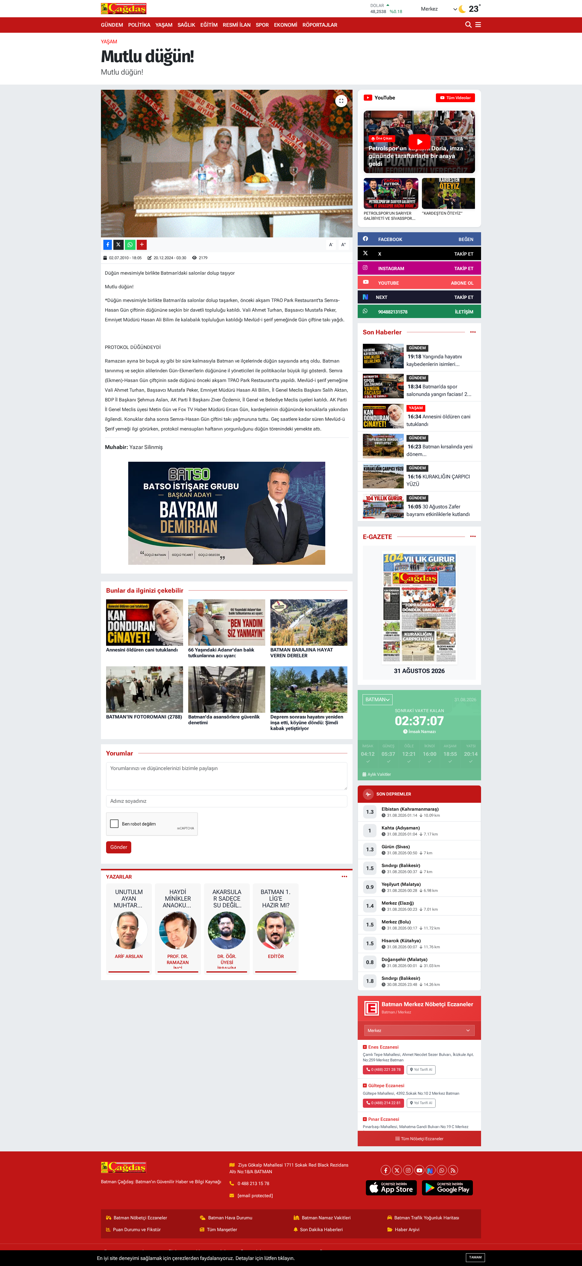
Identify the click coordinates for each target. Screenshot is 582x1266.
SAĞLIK (186, 25)
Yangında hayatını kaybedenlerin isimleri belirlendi (434, 360)
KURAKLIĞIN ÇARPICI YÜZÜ (438, 480)
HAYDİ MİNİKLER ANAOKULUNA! (178, 899)
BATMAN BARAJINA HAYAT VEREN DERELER (301, 652)
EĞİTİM (209, 25)
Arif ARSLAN (129, 956)
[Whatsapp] (442, 1170)
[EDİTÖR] (276, 930)
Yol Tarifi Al (423, 1069)
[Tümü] (473, 332)
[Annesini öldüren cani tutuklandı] (144, 622)
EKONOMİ (285, 25)
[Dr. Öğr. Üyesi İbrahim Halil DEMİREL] (227, 930)
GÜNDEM (112, 25)
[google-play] (447, 1187)
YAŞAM (164, 25)
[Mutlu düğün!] (227, 163)
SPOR (262, 25)
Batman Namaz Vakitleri (326, 1218)
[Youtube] (419, 1170)
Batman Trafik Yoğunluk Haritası (426, 1218)
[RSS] (453, 1170)
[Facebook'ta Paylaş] (107, 245)
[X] (397, 1170)
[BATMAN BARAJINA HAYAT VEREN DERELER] (308, 622)
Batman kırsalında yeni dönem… (439, 450)
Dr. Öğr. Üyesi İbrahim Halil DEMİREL (226, 961)
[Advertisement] (74, 129)
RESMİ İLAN (237, 25)
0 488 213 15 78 (253, 1183)
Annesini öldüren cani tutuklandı (142, 650)
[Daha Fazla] (142, 245)
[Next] (431, 1170)
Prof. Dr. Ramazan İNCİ (178, 961)
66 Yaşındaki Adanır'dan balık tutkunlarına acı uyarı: (221, 652)
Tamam (475, 1257)
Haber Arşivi (407, 1229)
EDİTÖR (276, 956)
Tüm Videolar (458, 97)
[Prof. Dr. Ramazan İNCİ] (178, 930)
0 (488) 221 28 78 (386, 1069)
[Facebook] (386, 1170)
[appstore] (391, 1187)
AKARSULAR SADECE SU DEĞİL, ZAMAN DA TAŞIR (226, 899)
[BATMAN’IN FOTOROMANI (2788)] (144, 689)
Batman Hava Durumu (230, 1218)
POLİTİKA (139, 25)
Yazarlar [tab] (119, 877)
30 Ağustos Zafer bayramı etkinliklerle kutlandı (438, 510)
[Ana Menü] (477, 25)
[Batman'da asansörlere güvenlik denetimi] (226, 689)
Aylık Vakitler (379, 774)
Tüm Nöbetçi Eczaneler (422, 1138)
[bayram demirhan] (226, 512)
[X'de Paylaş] (118, 245)
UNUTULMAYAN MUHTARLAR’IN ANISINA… (129, 899)
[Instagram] (408, 1170)
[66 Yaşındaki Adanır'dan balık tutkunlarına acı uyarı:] (226, 622)
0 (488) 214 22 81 (386, 1103)
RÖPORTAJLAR (320, 25)
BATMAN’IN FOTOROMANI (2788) (144, 717)
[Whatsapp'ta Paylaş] (130, 245)
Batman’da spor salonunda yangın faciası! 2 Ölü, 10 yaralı (436, 390)
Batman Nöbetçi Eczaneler (140, 1218)
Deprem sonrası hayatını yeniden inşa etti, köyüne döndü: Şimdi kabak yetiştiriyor (306, 722)
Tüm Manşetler (222, 1229)
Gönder (118, 847)
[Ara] (469, 25)
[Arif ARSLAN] (129, 930)
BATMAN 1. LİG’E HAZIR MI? (276, 899)
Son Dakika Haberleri (321, 1229)
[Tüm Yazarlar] (344, 877)
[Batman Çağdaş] (123, 8)
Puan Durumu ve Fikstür (137, 1229)
